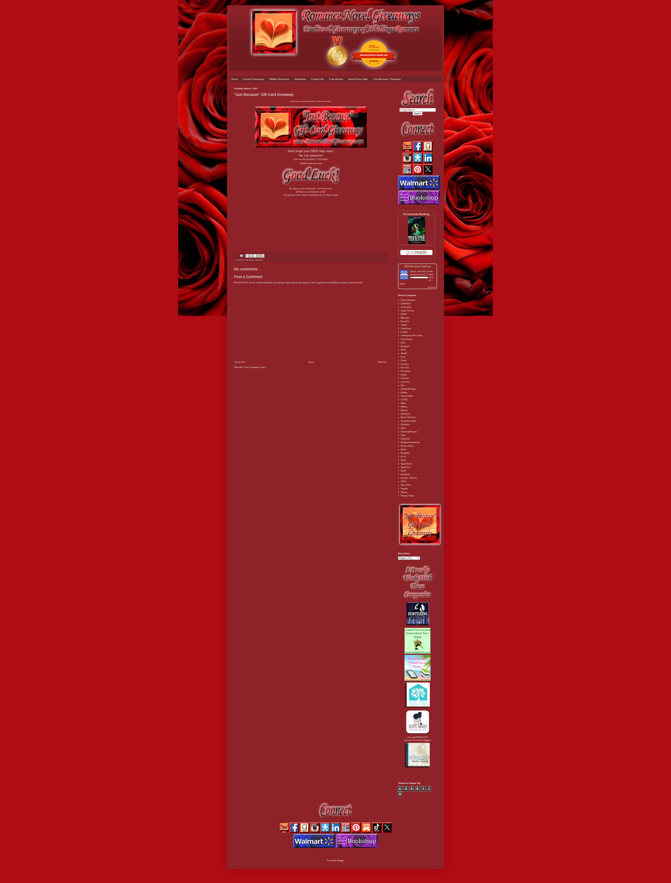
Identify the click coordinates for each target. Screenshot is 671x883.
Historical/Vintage (408, 389)
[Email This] (247, 256)
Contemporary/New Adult (411, 335)
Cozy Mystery (407, 339)
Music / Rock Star (408, 417)
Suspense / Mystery (409, 478)
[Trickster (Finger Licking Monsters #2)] (416, 243)
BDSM (404, 314)
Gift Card (259, 260)
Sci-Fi (403, 456)
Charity (404, 325)
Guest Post (405, 382)
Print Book (405, 439)
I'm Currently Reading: (416, 214)
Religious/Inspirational (410, 442)
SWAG (404, 481)
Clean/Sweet (406, 328)
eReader (404, 353)
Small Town (406, 467)
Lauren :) (414, 271)
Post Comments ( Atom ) (255, 367)
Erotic (403, 357)
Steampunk (405, 474)
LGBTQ (404, 399)
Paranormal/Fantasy (409, 431)
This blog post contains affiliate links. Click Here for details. (310, 101)
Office (403, 428)
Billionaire (405, 318)
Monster (404, 410)
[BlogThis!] (251, 256)
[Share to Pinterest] (262, 256)
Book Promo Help (358, 79)
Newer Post (240, 362)
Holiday (404, 392)
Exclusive (250, 260)
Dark (403, 342)
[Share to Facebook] (259, 256)
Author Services (407, 310)
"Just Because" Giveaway (387, 79)
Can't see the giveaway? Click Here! (311, 159)
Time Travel (406, 485)
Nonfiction (405, 424)
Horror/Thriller (407, 396)
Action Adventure (408, 300)
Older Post (382, 362)
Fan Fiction (405, 371)
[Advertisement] (311, 221)
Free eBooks (336, 79)
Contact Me (317, 79)
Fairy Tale (405, 367)
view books (431, 287)
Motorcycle (405, 414)
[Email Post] (241, 255)
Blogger (340, 860)
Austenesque (406, 307)
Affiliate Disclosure (279, 79)
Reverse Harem (407, 446)
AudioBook (405, 303)
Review (404, 449)
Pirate (403, 435)
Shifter (403, 460)
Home (234, 79)
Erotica (403, 360)
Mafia (403, 403)
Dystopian (405, 346)
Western (404, 492)
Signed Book (406, 464)
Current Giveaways (253, 79)
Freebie (404, 375)
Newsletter (300, 79)
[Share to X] (255, 256)
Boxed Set (405, 321)
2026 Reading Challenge (417, 266)
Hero (403, 385)
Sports (403, 471)
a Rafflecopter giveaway (310, 163)
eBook (403, 350)
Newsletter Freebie (408, 421)
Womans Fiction (407, 495)
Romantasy (405, 453)
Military (404, 406)
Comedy (404, 332)
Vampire (404, 488)
